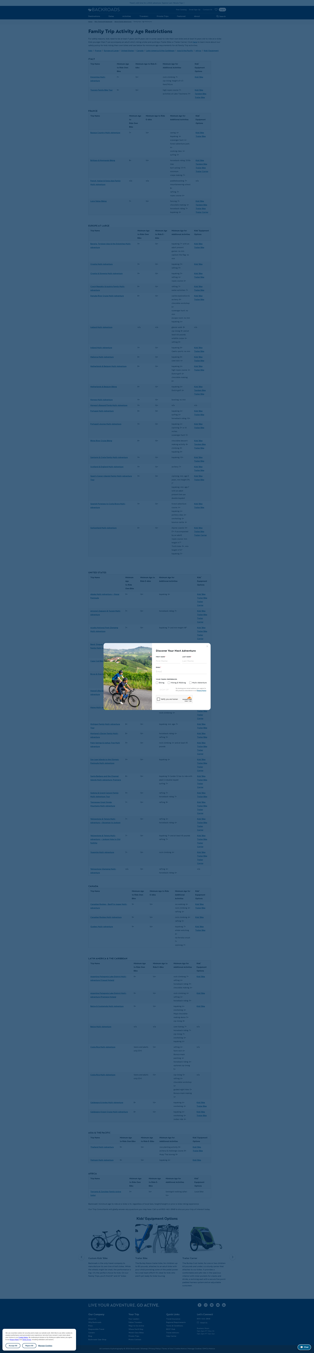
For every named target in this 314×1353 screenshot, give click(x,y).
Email (158, 667)
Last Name (186, 657)
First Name (160, 657)
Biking (161, 682)
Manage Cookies (45, 1346)
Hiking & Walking (178, 682)
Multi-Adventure (199, 682)
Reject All (29, 1346)
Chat (304, 1347)
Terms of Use (26, 1339)
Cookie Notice (23, 1337)
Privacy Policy (14, 1339)
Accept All (13, 1346)
